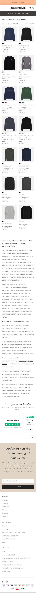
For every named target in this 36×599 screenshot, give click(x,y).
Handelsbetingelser (8, 539)
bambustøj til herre (15, 387)
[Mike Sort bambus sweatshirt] (26, 34)
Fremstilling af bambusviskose (12, 568)
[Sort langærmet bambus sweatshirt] (9, 63)
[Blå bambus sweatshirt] (26, 154)
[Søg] (33, 8)
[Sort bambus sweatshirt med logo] (26, 124)
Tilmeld (18, 487)
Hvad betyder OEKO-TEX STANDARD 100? (16, 558)
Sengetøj (5, 513)
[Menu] (3, 8)
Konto (4, 542)
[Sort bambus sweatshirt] (9, 183)
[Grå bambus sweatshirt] (26, 183)
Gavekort (5, 516)
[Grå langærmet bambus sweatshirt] (26, 63)
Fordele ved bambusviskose (11, 565)
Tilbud (4, 510)
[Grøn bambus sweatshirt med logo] (26, 93)
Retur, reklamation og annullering (14, 532)
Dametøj (5, 503)
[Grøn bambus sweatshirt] (9, 154)
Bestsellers (5, 507)
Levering (5, 529)
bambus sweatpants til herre (12, 345)
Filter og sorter (11, 23)
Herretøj (5, 500)
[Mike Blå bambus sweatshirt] (9, 34)
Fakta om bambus (8, 561)
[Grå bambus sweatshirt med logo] (9, 124)
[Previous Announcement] (3, 2)
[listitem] (18, 2)
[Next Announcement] (33, 2)
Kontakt (4, 526)
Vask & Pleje (6, 571)
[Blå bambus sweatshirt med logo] (9, 93)
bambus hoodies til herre (14, 334)
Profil (4, 552)
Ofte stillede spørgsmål (10, 536)
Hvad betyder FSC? (8, 555)
